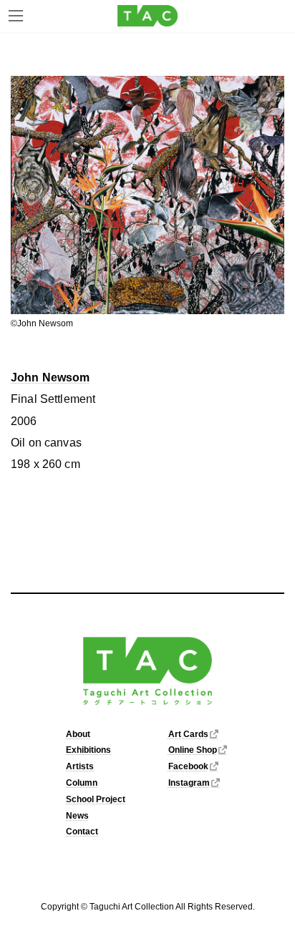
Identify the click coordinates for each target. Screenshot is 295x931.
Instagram (189, 783)
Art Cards (188, 734)
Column (81, 783)
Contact (82, 832)
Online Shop (192, 751)
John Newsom (50, 377)
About (78, 734)
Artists (80, 766)
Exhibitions (88, 751)
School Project (95, 799)
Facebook (188, 766)
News (77, 816)
